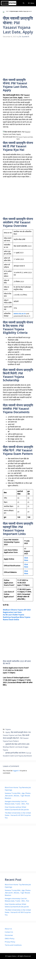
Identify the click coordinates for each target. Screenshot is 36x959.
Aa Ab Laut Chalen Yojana (13, 615)
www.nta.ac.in (20, 313)
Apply (7, 732)
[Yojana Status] (8, 3)
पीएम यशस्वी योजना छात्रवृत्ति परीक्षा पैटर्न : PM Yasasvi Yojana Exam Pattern (16, 738)
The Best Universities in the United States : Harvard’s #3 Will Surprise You (18, 815)
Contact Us (9, 932)
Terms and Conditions (13, 945)
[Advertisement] (18, 59)
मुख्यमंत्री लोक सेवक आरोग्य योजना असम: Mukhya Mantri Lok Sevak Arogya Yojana (16, 747)
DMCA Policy (9, 938)
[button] (23, 3)
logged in (16, 770)
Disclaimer (9, 935)
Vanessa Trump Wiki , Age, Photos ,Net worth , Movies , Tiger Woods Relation (18, 795)
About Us (8, 929)
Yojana (8, 729)
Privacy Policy (10, 942)
